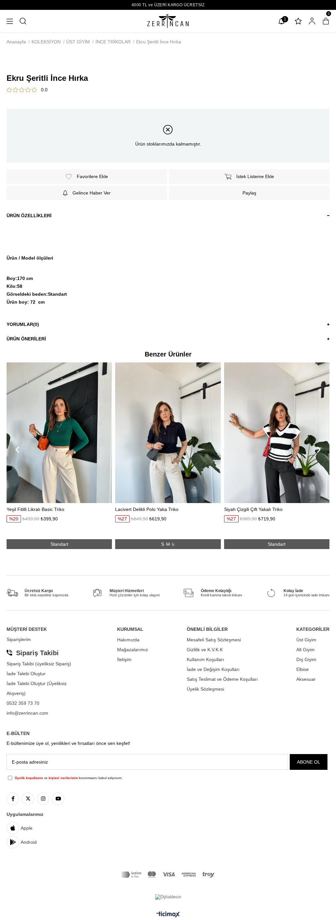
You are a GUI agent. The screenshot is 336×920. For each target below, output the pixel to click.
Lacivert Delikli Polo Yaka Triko (146, 509)
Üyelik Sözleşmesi (205, 689)
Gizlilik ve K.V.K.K (205, 649)
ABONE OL (308, 762)
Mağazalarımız (132, 649)
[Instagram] (43, 799)
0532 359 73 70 (23, 703)
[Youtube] (58, 799)
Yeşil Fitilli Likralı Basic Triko (35, 509)
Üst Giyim (306, 639)
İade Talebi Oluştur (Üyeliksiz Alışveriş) (37, 688)
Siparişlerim (19, 639)
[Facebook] (13, 799)
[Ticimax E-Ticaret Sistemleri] (168, 914)
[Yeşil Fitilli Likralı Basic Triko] (59, 432)
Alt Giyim (305, 649)
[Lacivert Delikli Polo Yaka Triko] (167, 432)
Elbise (302, 669)
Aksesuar (306, 679)
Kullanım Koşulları (205, 659)
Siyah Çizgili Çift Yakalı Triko (253, 509)
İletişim (124, 659)
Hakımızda (128, 639)
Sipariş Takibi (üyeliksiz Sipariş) (39, 663)
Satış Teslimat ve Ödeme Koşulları (222, 679)
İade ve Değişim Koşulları (213, 669)
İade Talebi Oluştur (26, 673)
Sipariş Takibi (37, 652)
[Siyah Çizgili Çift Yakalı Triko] (276, 432)
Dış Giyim (306, 659)
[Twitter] (28, 799)
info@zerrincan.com (27, 713)
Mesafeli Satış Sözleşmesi (214, 639)
